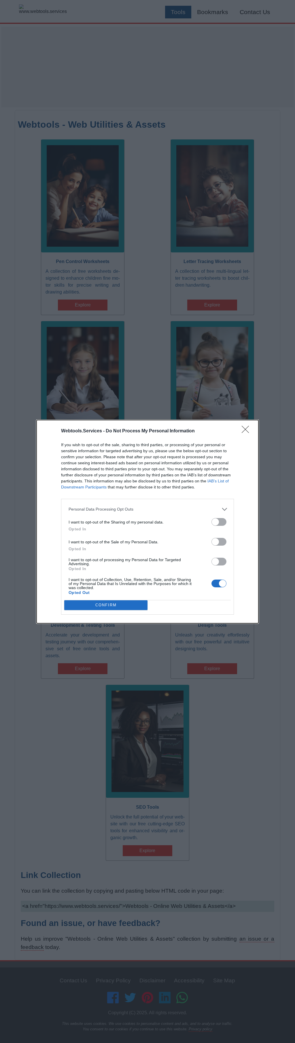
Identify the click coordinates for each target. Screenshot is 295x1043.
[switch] (218, 522)
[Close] (247, 431)
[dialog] (147, 521)
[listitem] (147, 509)
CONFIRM (106, 605)
